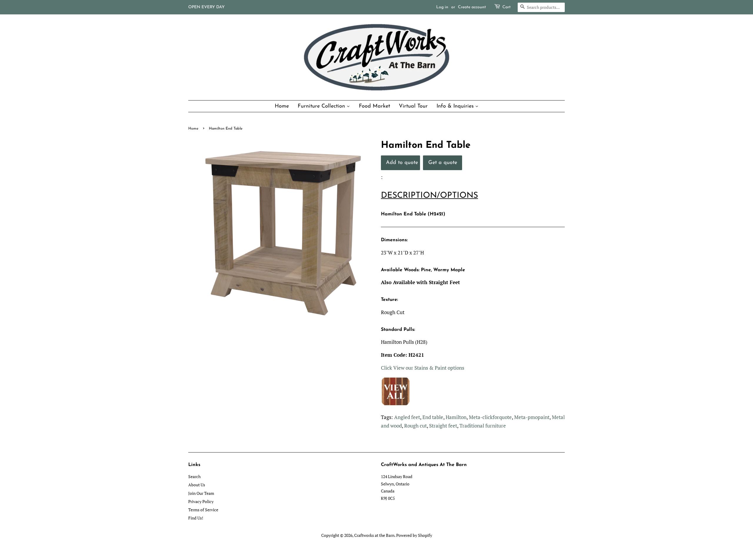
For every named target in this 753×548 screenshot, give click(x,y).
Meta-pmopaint (531, 417)
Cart (506, 7)
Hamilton (456, 417)
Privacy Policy (201, 501)
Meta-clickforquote (490, 417)
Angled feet (407, 417)
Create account (472, 7)
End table (432, 417)
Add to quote (402, 162)
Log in (442, 7)
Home (193, 128)
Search (194, 476)
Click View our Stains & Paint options (422, 367)
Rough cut (415, 425)
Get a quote (442, 162)
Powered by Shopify (414, 535)
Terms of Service (203, 509)
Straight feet (443, 425)
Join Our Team (201, 493)
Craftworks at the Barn (374, 535)
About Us (196, 484)
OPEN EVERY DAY (206, 7)
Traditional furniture (482, 425)
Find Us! (195, 518)
